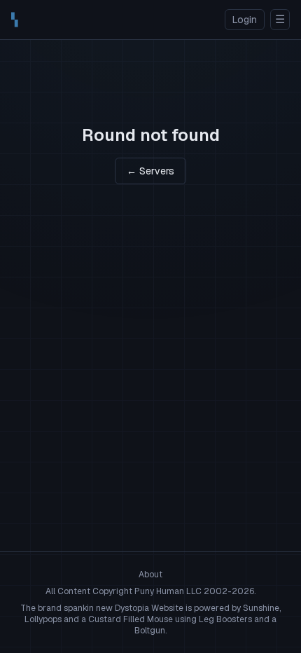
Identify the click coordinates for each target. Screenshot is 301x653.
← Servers (150, 171)
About (150, 574)
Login (244, 19)
